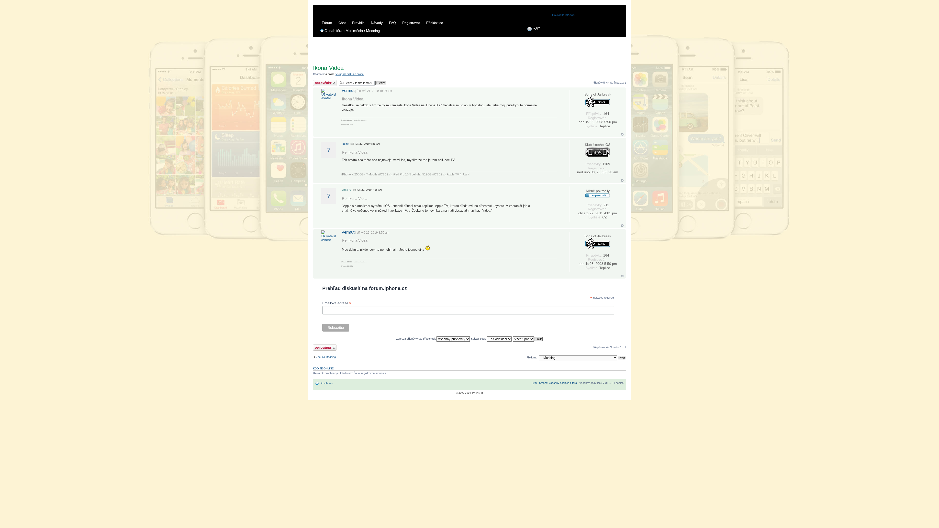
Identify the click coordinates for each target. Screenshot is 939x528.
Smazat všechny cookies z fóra (558, 382)
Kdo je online (323, 368)
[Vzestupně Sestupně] (528, 338)
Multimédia (354, 31)
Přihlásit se (434, 23)
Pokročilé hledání (563, 15)
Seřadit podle (479, 338)
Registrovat (411, 23)
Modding (373, 31)
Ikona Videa (328, 68)
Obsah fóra (333, 31)
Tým (534, 382)
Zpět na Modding (326, 357)
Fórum (327, 23)
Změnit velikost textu (536, 28)
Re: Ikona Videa (354, 152)
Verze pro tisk (529, 28)
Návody (377, 23)
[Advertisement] (469, 49)
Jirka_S (346, 189)
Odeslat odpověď (323, 81)
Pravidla (358, 23)
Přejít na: (531, 357)
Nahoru (622, 134)
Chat (342, 23)
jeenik (345, 143)
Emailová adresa (336, 303)
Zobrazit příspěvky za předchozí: (416, 338)
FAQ (392, 23)
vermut (348, 90)
